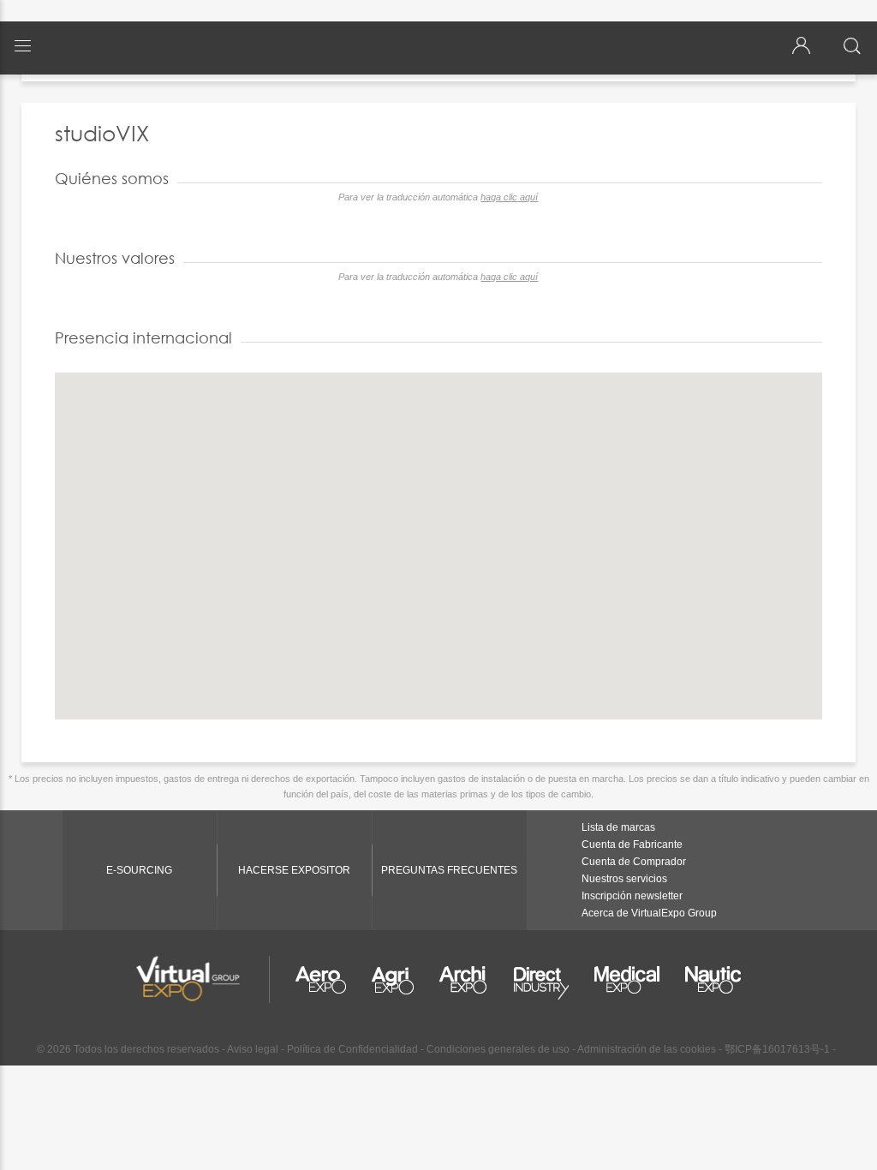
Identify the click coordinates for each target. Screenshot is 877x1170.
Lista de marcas (618, 827)
